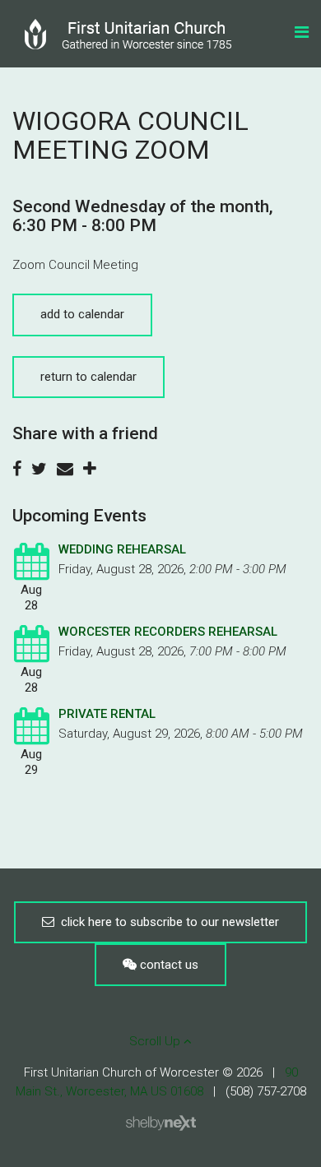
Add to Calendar (82, 314)
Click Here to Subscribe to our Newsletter (166, 922)
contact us (167, 964)
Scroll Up (156, 1041)
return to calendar (88, 376)
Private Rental (107, 713)
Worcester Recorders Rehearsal (167, 631)
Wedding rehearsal (122, 549)
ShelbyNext (161, 1123)
